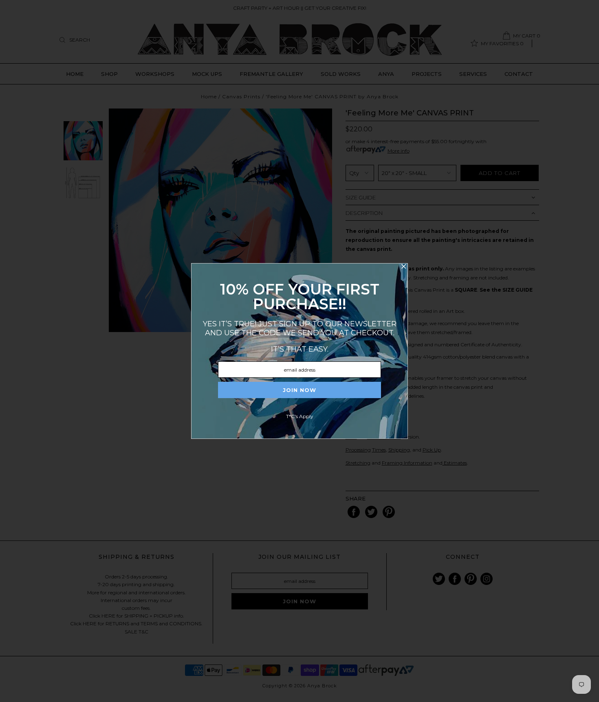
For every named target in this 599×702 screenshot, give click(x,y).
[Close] (403, 267)
